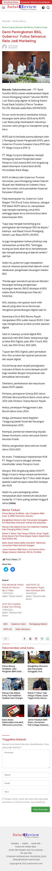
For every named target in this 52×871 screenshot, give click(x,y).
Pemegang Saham (38, 624)
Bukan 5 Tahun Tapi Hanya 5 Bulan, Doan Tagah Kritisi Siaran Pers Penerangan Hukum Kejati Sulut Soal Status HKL (26, 536)
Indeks (25, 843)
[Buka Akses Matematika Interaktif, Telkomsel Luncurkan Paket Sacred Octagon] (13, 711)
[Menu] (4, 7)
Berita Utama (8, 27)
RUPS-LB (8, 629)
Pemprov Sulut (40, 27)
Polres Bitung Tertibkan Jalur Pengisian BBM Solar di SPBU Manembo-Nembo (23, 514)
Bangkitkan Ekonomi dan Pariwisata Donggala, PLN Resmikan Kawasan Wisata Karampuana (25, 521)
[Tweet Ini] (30, 639)
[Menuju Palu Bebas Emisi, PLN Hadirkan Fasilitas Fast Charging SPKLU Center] (13, 684)
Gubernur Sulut (18, 624)
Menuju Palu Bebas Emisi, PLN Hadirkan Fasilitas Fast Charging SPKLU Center (25, 528)
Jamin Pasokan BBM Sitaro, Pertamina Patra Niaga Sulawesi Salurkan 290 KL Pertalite (23, 550)
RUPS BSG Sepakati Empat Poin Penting (11, 605)
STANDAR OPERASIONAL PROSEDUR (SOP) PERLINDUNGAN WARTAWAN (26, 858)
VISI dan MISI (26, 853)
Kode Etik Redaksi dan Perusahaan (26, 850)
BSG (6, 624)
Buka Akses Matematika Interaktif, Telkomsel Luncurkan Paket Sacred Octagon (23, 544)
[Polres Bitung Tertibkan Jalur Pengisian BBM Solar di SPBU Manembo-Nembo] (13, 657)
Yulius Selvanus (22, 629)
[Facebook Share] (24, 639)
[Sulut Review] (21, 7)
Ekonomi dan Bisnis (24, 27)
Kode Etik (36, 843)
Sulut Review (13, 46)
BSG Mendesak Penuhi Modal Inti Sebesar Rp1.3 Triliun (12, 587)
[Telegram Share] (42, 639)
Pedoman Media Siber (25, 846)
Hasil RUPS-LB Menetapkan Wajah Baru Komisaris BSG (35, 587)
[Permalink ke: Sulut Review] (4, 46)
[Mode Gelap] (43, 7)
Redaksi (15, 843)
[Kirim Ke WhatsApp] (47, 639)
